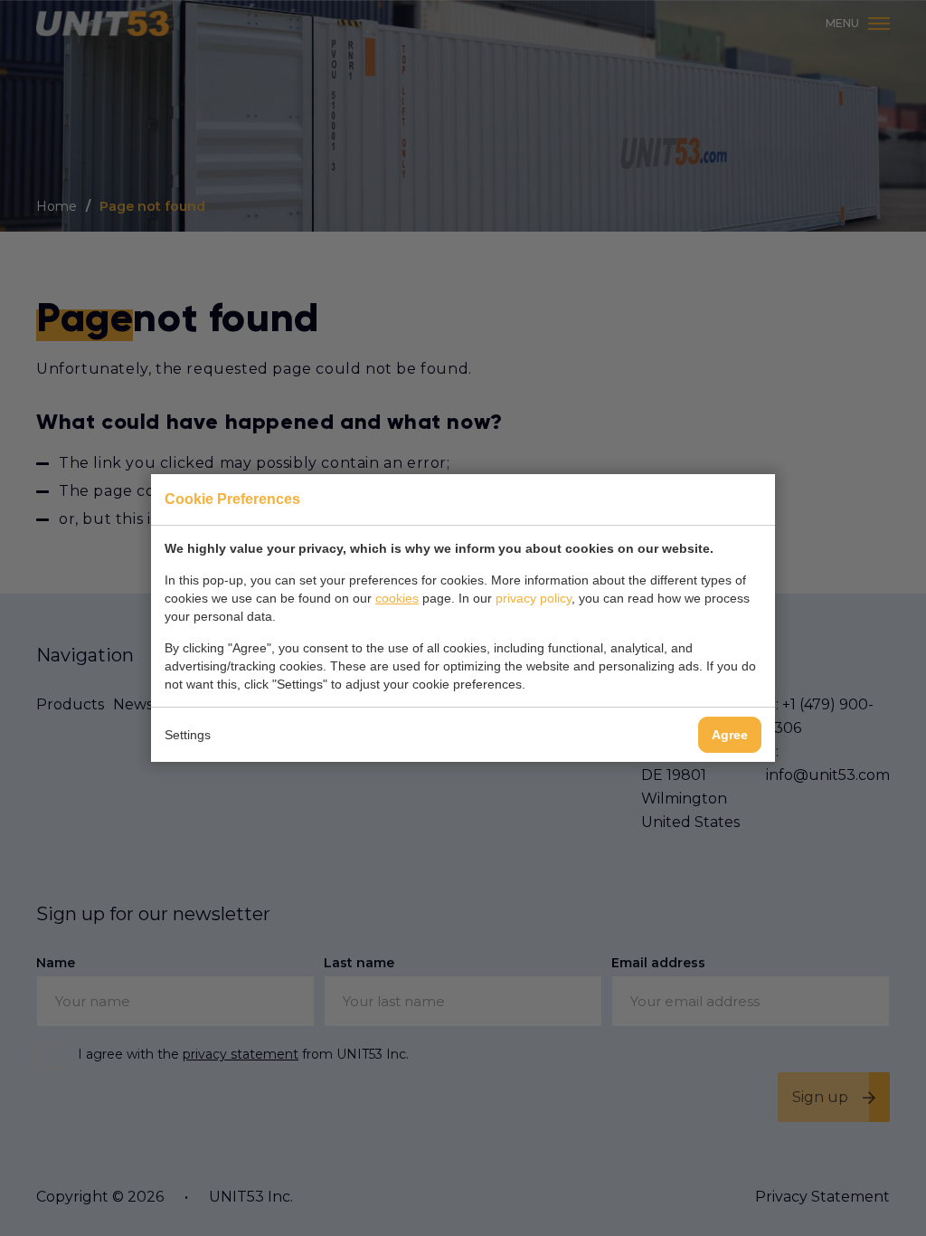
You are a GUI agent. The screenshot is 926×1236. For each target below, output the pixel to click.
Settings (188, 734)
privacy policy (534, 598)
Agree (730, 734)
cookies (397, 598)
